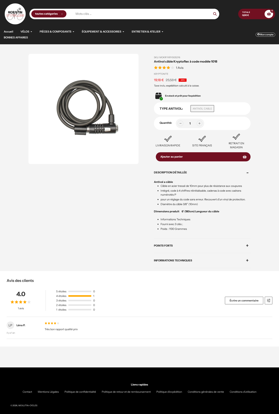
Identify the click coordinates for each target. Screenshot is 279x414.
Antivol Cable (202, 108)
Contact (27, 391)
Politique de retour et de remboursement (126, 391)
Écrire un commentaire (244, 300)
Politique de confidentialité (80, 391)
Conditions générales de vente (206, 391)
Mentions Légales (48, 391)
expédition (172, 85)
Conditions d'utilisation (243, 391)
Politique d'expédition (169, 391)
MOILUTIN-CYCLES (27, 405)
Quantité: (166, 123)
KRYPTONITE (161, 73)
